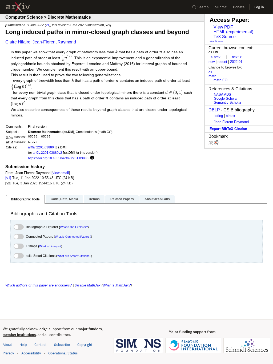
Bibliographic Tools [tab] (25, 199)
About (7, 344)
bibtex (230, 116)
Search (203, 7)
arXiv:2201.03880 (41, 147)
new (211, 62)
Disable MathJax (88, 285)
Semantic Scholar (227, 102)
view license (216, 41)
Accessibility (31, 353)
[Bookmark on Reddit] (216, 144)
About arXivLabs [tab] (157, 199)
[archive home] (18, 7)
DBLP (214, 110)
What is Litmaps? (50, 246)
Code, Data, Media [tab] (64, 199)
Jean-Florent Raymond (54, 42)
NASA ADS (222, 94)
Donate (238, 7)
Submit (221, 7)
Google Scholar (226, 98)
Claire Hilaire (17, 42)
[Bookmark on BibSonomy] (211, 144)
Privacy (8, 353)
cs (210, 72)
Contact (40, 344)
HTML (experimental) (233, 32)
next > (237, 57)
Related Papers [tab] (122, 199)
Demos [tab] (94, 199)
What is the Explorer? (74, 227)
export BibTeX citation (228, 129)
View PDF (223, 27)
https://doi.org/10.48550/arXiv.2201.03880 (58, 158)
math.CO (220, 80)
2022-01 (236, 62)
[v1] (8, 178)
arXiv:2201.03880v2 (47, 152)
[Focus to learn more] (91, 158)
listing (218, 116)
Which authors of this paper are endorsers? (38, 285)
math (212, 76)
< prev (215, 57)
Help (23, 344)
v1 (47, 25)
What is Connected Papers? (73, 236)
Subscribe (62, 344)
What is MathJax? (117, 285)
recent (222, 62)
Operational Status (63, 353)
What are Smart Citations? (74, 255)
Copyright (84, 344)
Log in (259, 7)
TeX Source (225, 36)
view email (61, 173)
